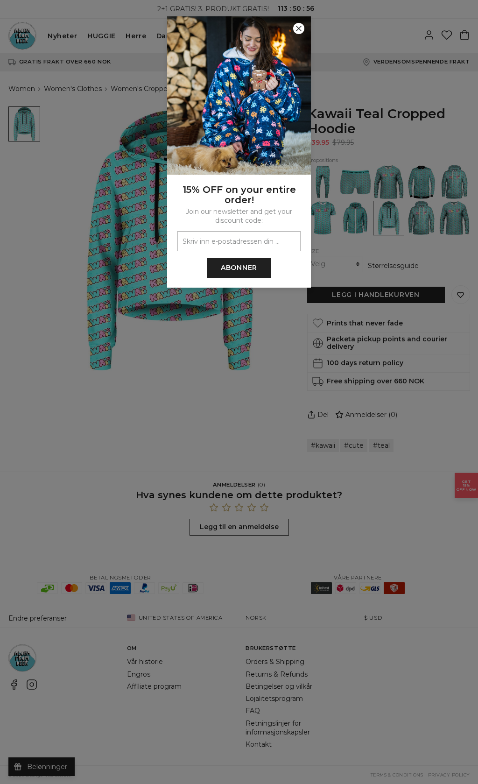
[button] (239, 392)
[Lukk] (298, 28)
